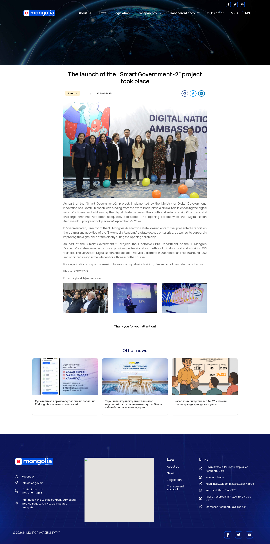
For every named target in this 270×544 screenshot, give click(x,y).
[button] (72, 93)
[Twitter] (235, 4)
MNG (234, 13)
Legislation (122, 13)
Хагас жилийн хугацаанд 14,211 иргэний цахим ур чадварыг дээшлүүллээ (201, 402)
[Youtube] (242, 4)
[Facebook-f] (228, 4)
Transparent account (184, 13)
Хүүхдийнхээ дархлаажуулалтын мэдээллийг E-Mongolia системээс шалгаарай (65, 402)
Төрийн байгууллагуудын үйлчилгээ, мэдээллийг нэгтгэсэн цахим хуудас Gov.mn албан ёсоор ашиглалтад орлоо (134, 404)
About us (84, 13)
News (102, 13)
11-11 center (215, 13)
